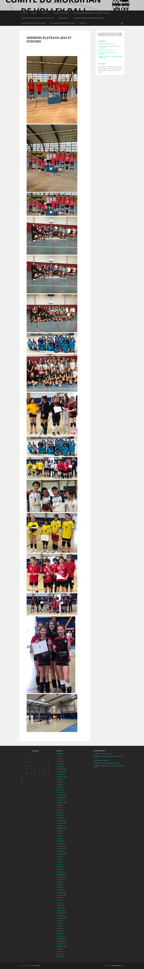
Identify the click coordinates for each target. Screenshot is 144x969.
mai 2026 (60, 756)
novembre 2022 (61, 849)
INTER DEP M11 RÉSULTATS (106, 50)
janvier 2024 (60, 818)
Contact (34, 13)
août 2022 (60, 856)
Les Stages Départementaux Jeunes (62, 23)
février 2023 (60, 841)
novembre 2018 (61, 941)
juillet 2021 (60, 884)
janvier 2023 (60, 843)
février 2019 (60, 933)
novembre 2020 (61, 895)
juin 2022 (60, 859)
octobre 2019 (61, 915)
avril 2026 (60, 759)
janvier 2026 (60, 766)
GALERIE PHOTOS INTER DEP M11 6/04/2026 (107, 763)
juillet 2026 (60, 754)
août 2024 (60, 805)
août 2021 (60, 882)
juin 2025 (60, 779)
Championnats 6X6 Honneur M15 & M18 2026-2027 (38, 18)
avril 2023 (60, 838)
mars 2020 (60, 903)
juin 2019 (60, 923)
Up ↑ (123, 965)
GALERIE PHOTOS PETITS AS (106, 44)
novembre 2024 (61, 797)
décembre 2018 (61, 938)
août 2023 (60, 831)
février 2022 (60, 869)
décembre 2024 (61, 795)
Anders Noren (116, 965)
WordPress (36, 965)
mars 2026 (60, 761)
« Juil (21, 779)
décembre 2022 (61, 846)
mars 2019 (60, 931)
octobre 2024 (61, 800)
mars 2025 (60, 787)
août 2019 (60, 920)
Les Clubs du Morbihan (61, 13)
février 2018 (60, 954)
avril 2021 (60, 887)
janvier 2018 (60, 956)
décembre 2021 (61, 874)
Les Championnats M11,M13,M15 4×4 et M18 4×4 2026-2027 (91, 13)
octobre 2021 (61, 879)
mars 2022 (60, 866)
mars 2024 (60, 813)
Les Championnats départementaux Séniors (89, 18)
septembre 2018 (62, 946)
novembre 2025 (61, 772)
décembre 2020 (61, 892)
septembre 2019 (62, 918)
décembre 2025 (61, 769)
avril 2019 (60, 928)
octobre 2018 (61, 944)
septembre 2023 (62, 828)
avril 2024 (60, 810)
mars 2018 (60, 951)
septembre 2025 (62, 777)
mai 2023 (60, 836)
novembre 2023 (61, 823)
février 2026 (60, 764)
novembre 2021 (61, 877)
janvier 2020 (60, 908)
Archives (83, 23)
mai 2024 (60, 807)
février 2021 (60, 890)
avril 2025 (60, 784)
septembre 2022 (62, 854)
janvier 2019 (60, 936)
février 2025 (60, 789)
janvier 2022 (60, 872)
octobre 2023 (61, 825)
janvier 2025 (60, 792)
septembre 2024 (62, 802)
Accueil (24, 13)
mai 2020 (60, 900)
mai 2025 (60, 782)
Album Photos (63, 18)
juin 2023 (60, 833)
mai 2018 (60, 949)
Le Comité (44, 13)
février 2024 (60, 815)
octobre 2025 (61, 774)
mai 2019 (60, 926)
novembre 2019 (61, 913)
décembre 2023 (61, 820)
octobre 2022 (61, 851)
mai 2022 (60, 861)
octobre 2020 (61, 897)
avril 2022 (60, 864)
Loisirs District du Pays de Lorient (34, 23)
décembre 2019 (61, 910)
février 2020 (60, 905)
